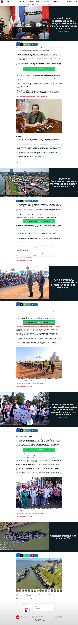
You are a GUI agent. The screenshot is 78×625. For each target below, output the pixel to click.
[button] (39, 573)
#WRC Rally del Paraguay (27, 257)
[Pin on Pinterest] (32, 44)
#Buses (45, 158)
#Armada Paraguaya (38, 595)
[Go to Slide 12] (49, 590)
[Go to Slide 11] (46, 590)
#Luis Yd (33, 158)
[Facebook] (54, 617)
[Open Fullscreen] (60, 560)
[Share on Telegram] (29, 44)
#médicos (22, 513)
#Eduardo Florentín (50, 158)
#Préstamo (37, 158)
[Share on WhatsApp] (25, 44)
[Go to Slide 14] (55, 590)
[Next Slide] (60, 573)
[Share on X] (21, 44)
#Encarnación (28, 158)
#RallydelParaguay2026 (41, 383)
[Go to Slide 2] (20, 590)
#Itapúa (45, 594)
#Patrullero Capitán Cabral (39, 594)
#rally (30, 383)
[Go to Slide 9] (40, 590)
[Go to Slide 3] (23, 590)
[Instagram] (59, 617)
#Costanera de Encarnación (21, 595)
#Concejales (22, 158)
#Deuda (41, 158)
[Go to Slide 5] (29, 590)
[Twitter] (56, 617)
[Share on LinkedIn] (36, 44)
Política (63, 15)
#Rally (35, 255)
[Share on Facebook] (18, 44)
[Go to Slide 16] (60, 590)
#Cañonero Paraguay (24, 594)
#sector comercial (19, 257)
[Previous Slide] (18, 573)
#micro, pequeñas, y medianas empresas (44, 255)
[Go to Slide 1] (17, 590)
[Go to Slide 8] (37, 590)
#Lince (21, 383)
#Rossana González (40, 513)
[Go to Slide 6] (32, 590)
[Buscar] (76, 2)
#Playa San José (51, 594)
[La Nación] (5, 1)
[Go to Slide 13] (52, 590)
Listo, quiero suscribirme (50, 610)
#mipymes (54, 255)
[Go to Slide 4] (26, 590)
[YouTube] (61, 617)
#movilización (27, 513)
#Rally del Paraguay (23, 255)
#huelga (45, 513)
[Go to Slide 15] (58, 590)
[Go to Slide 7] (34, 590)
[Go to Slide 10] (43, 590)
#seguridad (34, 383)
